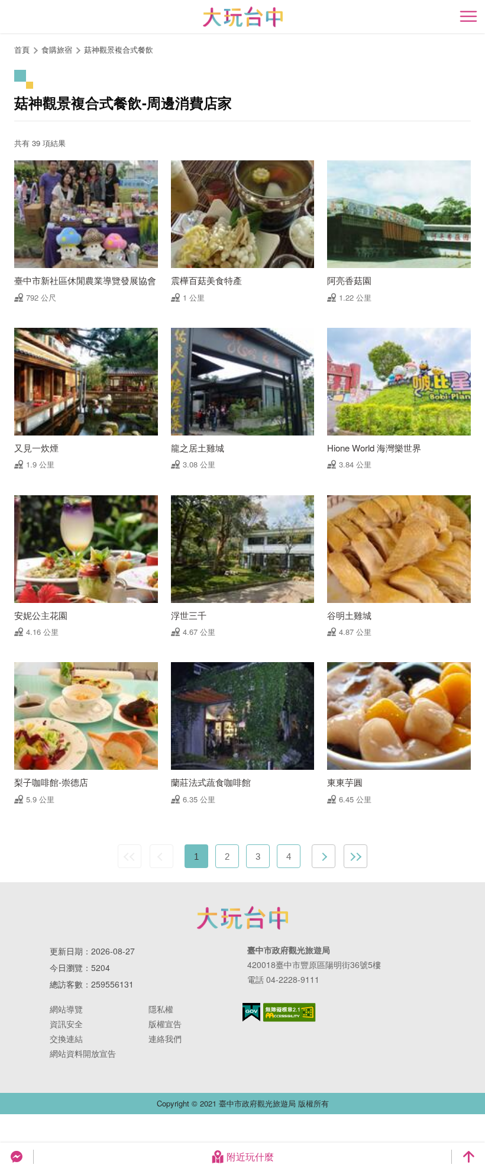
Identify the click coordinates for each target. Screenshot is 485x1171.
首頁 (22, 49)
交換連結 (66, 1038)
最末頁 (355, 856)
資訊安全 (66, 1024)
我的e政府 (251, 1012)
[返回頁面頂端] (468, 1157)
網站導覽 (66, 1009)
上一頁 (161, 856)
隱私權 (160, 1009)
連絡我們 (165, 1038)
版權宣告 (165, 1024)
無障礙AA (289, 1012)
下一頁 (323, 856)
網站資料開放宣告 (83, 1053)
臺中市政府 (242, 918)
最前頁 (129, 856)
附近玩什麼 (250, 1156)
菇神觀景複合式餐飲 (118, 49)
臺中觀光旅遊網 (243, 17)
